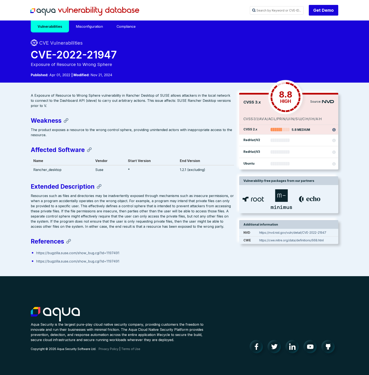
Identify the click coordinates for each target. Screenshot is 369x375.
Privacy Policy (109, 349)
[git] (329, 348)
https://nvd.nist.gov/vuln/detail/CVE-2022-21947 (292, 232)
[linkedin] (293, 348)
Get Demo (323, 10)
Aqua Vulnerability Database (84, 11)
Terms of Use (130, 349)
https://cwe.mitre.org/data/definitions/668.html (291, 240)
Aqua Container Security (55, 314)
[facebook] (257, 348)
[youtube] (311, 348)
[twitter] (275, 348)
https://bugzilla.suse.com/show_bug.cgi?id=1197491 (77, 253)
